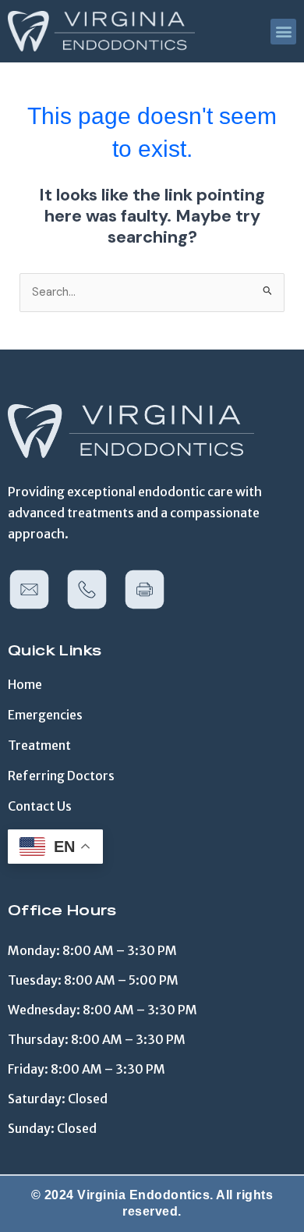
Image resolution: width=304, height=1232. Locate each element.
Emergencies (45, 715)
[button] (283, 31)
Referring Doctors (61, 775)
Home (25, 684)
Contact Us (40, 806)
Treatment (39, 745)
